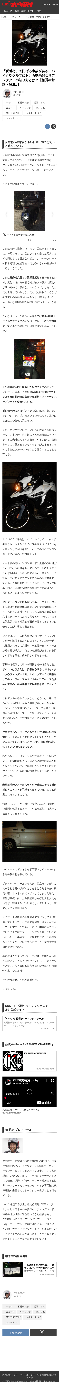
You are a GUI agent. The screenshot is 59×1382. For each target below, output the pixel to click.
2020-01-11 (18, 92)
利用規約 (6, 1375)
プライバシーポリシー (24, 1375)
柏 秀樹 (16, 95)
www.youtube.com (11, 1112)
